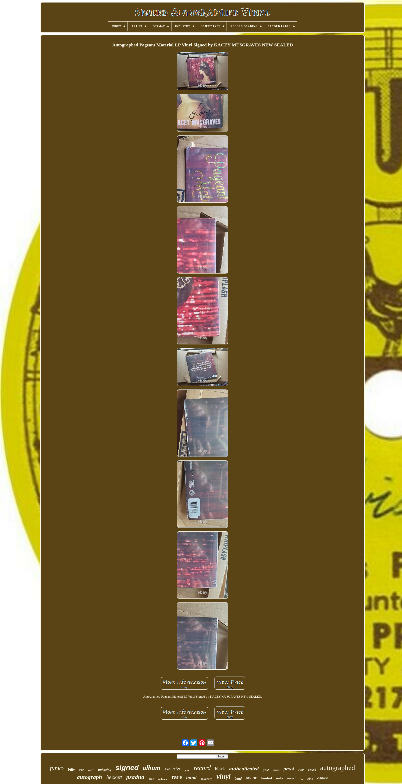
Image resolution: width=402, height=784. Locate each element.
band (238, 778)
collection (206, 778)
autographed (337, 767)
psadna (135, 777)
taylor (251, 777)
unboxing (104, 769)
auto (279, 778)
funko (57, 768)
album (151, 767)
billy (71, 769)
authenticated (244, 768)
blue (151, 778)
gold (266, 769)
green (187, 770)
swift (301, 769)
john (81, 769)
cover (91, 770)
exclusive (172, 768)
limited (266, 778)
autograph (89, 777)
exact (312, 769)
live (301, 779)
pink (310, 778)
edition (322, 778)
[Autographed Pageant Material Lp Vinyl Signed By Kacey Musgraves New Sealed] (202, 71)
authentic (162, 779)
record (202, 767)
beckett (114, 777)
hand (191, 777)
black (220, 769)
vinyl (223, 776)
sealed (276, 770)
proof (288, 768)
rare (176, 777)
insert (291, 778)
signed (127, 767)
